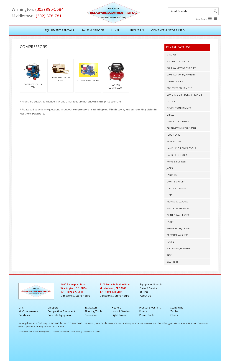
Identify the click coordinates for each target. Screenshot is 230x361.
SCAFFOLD (172, 261)
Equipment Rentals (59, 30)
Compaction (61, 311)
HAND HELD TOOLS (177, 154)
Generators (91, 315)
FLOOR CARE (173, 134)
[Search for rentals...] (215, 11)
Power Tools (146, 315)
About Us (136, 30)
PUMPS (170, 241)
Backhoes (24, 315)
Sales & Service (93, 30)
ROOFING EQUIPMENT (178, 248)
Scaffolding (176, 307)
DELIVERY (172, 101)
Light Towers (119, 315)
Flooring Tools (93, 311)
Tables (174, 311)
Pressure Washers (150, 307)
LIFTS (169, 195)
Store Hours (75, 295)
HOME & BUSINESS (177, 161)
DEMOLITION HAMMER (179, 108)
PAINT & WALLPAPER (178, 215)
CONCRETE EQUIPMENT (179, 88)
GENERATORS (174, 141)
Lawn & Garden (121, 311)
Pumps (143, 311)
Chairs (174, 315)
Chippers (53, 307)
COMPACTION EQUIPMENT (181, 74)
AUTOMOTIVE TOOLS (178, 61)
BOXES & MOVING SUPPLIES (181, 68)
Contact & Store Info (168, 30)
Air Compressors (28, 311)
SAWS (170, 255)
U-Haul (116, 30)
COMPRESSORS (175, 81)
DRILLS (170, 114)
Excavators (91, 307)
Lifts (21, 307)
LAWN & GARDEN (176, 181)
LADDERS (172, 174)
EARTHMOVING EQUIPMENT (181, 128)
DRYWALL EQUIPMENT (179, 121)
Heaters (116, 307)
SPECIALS (171, 54)
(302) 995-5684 (49, 9)
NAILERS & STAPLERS (178, 208)
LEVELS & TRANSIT (176, 188)
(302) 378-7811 (50, 16)
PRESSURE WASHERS (177, 235)
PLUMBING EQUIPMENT (179, 228)
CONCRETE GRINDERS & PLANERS (184, 94)
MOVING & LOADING (178, 201)
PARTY (170, 221)
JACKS (170, 168)
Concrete (60, 315)
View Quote (201, 19)
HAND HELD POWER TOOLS (181, 148)
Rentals (151, 284)
